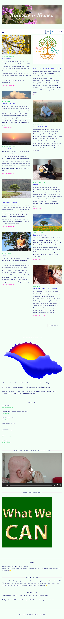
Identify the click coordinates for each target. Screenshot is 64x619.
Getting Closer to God (8, 103)
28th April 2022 (38, 286)
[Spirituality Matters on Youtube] (52, 32)
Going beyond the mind (40, 126)
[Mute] (57, 485)
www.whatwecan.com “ (9, 496)
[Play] (4, 485)
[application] (32, 470)
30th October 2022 (39, 182)
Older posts (55, 325)
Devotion (36, 184)
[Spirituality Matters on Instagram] (48, 32)
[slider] (31, 485)
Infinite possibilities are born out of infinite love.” (30, 496)
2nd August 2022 (7, 200)
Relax (4, 255)
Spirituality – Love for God (10, 202)
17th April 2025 (38, 66)
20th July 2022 (38, 232)
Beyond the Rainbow (39, 235)
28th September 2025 (9, 56)
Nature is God (6, 149)
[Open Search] (61, 31)
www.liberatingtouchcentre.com (45, 600)
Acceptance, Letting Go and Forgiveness (45, 289)
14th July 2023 (38, 124)
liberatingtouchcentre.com (44, 391)
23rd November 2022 (9, 146)
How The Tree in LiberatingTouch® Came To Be (47, 68)
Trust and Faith (6, 59)
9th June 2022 (6, 253)
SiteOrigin (42, 614)
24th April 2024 (7, 101)
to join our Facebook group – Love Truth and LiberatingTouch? (25, 595)
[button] (32, 469)
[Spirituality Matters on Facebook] (44, 32)
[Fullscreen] (60, 485)
